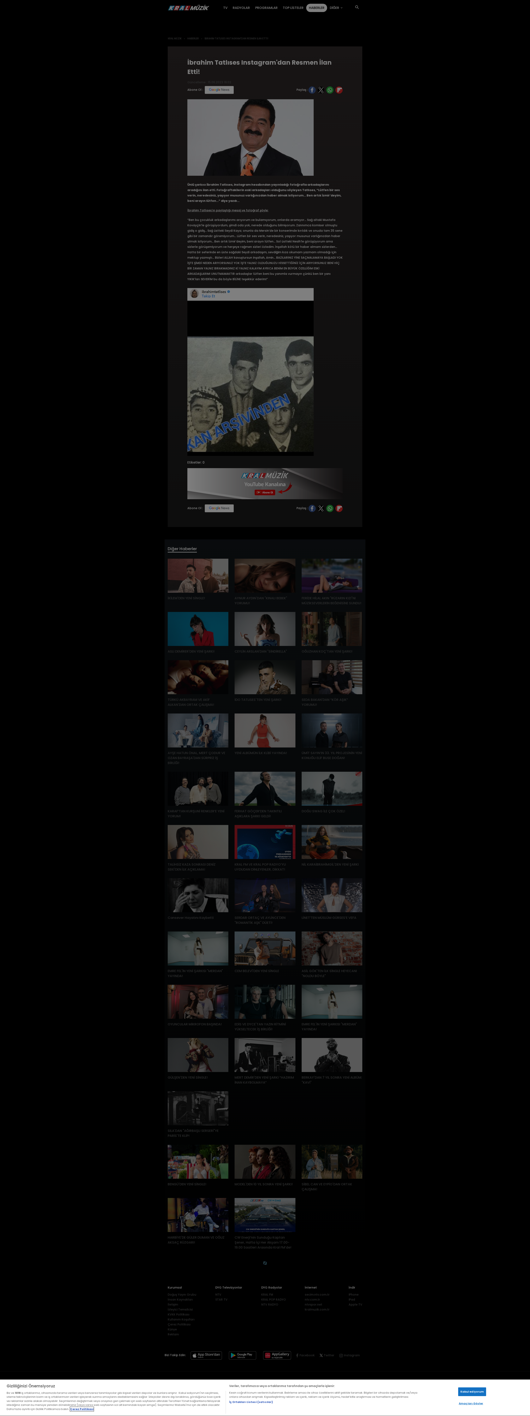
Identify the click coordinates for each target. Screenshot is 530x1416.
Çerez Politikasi (82, 1409)
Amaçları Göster (471, 1403)
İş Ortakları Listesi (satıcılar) (251, 1402)
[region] (265, 1398)
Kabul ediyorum (472, 1392)
